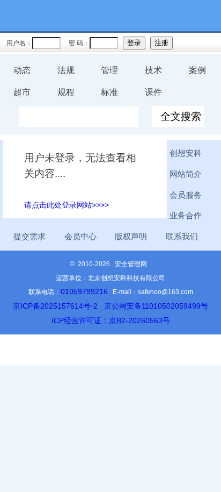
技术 (153, 70)
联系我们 (182, 236)
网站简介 (186, 174)
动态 (22, 70)
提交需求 (29, 236)
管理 (109, 70)
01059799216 (84, 291)
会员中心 (80, 236)
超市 (22, 92)
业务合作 (186, 215)
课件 (153, 92)
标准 (109, 92)
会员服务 (186, 194)
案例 (197, 70)
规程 (66, 92)
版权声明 (131, 236)
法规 (66, 70)
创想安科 (186, 153)
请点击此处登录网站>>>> (66, 205)
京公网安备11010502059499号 (156, 306)
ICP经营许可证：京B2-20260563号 (110, 320)
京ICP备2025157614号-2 (55, 306)
